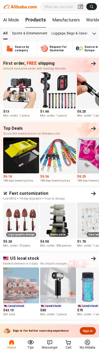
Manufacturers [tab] (66, 19)
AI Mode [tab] (11, 19)
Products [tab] (35, 19)
